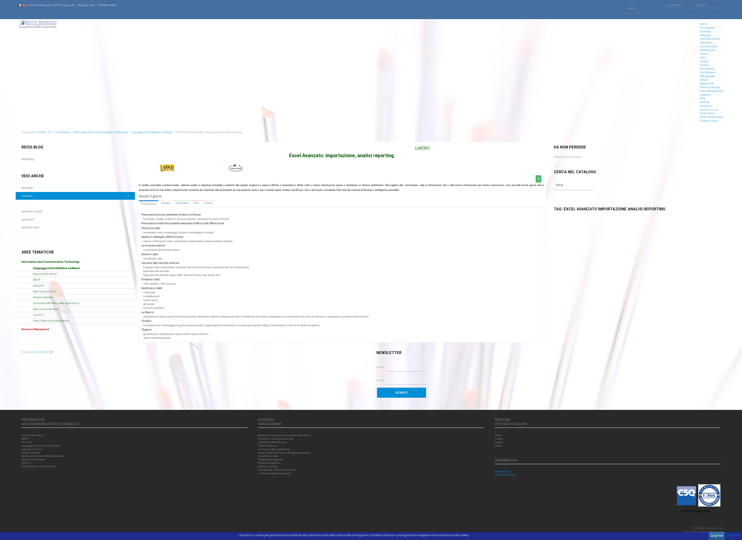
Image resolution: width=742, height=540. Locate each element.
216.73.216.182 (43, 352)
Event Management (711, 91)
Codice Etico (707, 113)
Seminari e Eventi (710, 38)
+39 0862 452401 (107, 5)
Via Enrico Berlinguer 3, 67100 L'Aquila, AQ (51, 5)
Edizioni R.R (707, 83)
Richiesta (705, 31)
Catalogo (705, 35)
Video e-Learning (710, 87)
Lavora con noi (709, 109)
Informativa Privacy (711, 117)
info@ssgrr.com (86, 5)
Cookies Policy (709, 120)
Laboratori (706, 42)
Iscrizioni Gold (708, 46)
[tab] (148, 203)
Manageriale (707, 76)
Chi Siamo (706, 105)
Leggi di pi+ (733, 535)
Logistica (705, 94)
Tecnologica (707, 72)
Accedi (721, 5)
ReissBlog (27, 159)
